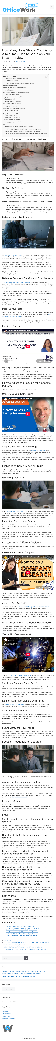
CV (19, 942)
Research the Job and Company (12, 105)
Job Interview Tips (35, 942)
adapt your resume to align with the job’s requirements (33, 607)
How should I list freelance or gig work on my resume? (17, 128)
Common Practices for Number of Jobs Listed (16, 78)
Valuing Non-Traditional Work (12, 110)
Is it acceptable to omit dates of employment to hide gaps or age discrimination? (24, 129)
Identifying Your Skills (10, 99)
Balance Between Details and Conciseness (14, 87)
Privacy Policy (6, 1016)
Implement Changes (9, 122)
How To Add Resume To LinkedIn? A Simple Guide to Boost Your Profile (25, 949)
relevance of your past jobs (13, 255)
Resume (16, 945)
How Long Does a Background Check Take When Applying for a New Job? (24, 971)
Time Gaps (22, 945)
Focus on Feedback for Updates (11, 119)
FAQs (4, 124)
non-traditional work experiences (21, 675)
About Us (5, 1011)
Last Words (6, 135)
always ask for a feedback (19, 797)
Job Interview (8, 940)
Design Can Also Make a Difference (12, 114)
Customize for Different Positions (12, 103)
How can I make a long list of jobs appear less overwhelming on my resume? (23, 131)
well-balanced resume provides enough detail (16, 282)
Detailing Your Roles (9, 89)
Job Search (45, 942)
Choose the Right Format (10, 115)
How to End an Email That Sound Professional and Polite (18, 976)
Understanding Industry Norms (12, 94)
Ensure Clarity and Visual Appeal (12, 117)
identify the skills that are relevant (15, 511)
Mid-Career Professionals (12, 82)
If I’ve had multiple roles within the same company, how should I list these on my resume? (26, 133)
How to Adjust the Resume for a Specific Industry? (16, 92)
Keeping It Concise (9, 90)
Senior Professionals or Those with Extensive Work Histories (20, 83)
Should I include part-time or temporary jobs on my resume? (19, 126)
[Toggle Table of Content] (45, 76)
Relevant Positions (7, 945)
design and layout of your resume (14, 704)
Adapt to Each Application (11, 106)
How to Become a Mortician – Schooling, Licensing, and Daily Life (21, 973)
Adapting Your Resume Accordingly (13, 96)
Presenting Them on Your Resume (13, 101)
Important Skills (25, 942)
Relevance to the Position (10, 85)
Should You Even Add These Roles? (13, 112)
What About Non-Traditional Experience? (14, 108)
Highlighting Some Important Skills (12, 98)
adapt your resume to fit (38, 450)
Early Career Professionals (12, 80)
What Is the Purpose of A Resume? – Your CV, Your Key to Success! (23, 947)
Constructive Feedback (11, 942)
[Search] (26, 958)
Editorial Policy (6, 1013)
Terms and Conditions (8, 1018)
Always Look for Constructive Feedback (14, 121)
